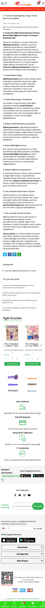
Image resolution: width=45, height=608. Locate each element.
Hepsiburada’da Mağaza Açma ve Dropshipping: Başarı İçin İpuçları (21, 294)
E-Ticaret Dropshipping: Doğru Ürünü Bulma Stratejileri (19, 309)
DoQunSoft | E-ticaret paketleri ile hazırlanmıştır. (22, 598)
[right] (41, 345)
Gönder (39, 506)
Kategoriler (22, 554)
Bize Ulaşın (22, 560)
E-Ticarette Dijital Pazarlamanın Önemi (19, 271)
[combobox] (4, 529)
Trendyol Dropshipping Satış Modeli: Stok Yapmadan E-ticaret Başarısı (18, 286)
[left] (5, 345)
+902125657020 (10, 476)
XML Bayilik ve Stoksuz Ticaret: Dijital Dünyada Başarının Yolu (19, 301)
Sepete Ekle (13, 364)
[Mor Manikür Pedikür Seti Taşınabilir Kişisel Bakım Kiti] (12, 333)
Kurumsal (22, 547)
